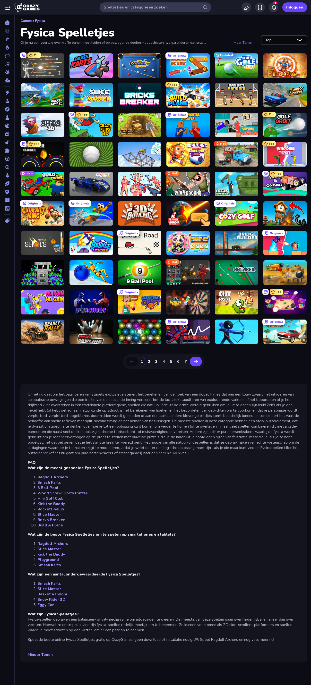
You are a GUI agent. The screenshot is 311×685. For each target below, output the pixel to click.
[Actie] (7, 93)
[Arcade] (7, 101)
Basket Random (52, 594)
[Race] (7, 159)
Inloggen (294, 7)
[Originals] (7, 64)
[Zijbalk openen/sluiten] (8, 7)
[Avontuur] (7, 109)
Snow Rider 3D (51, 599)
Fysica (40, 20)
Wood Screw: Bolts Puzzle (62, 493)
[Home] (7, 22)
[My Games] (260, 7)
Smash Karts (49, 482)
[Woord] (7, 208)
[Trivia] (7, 200)
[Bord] (7, 117)
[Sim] (7, 175)
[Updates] (7, 55)
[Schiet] (7, 167)
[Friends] (246, 7)
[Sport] (7, 183)
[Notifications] (273, 7)
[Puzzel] (7, 150)
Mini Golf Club (50, 498)
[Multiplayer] (7, 72)
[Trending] (7, 47)
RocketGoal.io (50, 509)
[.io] (7, 126)
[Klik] (7, 142)
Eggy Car (45, 605)
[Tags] (7, 221)
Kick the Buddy (51, 504)
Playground (48, 559)
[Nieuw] (7, 39)
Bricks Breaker (51, 520)
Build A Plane (50, 525)
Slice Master (49, 514)
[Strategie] (7, 192)
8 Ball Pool (48, 487)
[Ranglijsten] (7, 80)
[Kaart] (7, 134)
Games (26, 20)
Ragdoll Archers (52, 477)
